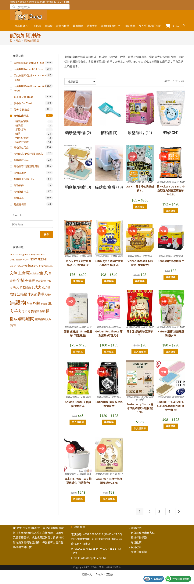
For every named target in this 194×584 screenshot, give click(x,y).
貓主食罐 (39, 311)
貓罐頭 (19, 318)
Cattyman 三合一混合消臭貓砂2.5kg (108, 480)
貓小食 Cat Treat (23, 103)
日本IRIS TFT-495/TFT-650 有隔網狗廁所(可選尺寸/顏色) (170, 406)
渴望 (33, 294)
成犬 (37, 287)
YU (36, 266)
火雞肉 (48, 294)
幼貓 (22, 287)
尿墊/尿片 (147, 256)
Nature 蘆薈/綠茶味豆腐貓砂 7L (170, 333)
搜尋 (46, 234)
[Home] (11, 40)
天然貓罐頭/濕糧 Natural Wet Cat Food (32, 88)
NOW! (26, 259)
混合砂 (113, 474)
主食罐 (24, 272)
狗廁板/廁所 (178, 397)
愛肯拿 (30, 287)
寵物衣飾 (19, 185)
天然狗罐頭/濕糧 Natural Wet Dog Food (32, 77)
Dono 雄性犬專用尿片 (171, 261)
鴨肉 (13, 325)
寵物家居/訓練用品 (24, 179)
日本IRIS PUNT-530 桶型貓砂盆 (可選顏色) (78, 480)
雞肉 (29, 318)
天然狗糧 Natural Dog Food (29, 62)
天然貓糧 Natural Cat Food (29, 69)
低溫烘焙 (34, 273)
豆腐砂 (175, 181)
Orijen (13, 265)
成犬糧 (46, 287)
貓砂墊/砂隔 (22, 121)
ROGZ (20, 265)
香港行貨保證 (139, 537)
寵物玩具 (19, 198)
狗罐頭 (44, 303)
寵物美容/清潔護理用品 (26, 166)
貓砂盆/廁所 (85, 474)
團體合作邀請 (139, 552)
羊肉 (18, 310)
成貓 (13, 294)
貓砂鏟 (19, 125)
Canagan (22, 254)
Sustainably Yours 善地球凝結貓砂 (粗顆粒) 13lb (140, 408)
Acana (13, 254)
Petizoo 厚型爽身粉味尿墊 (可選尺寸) (140, 263)
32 (177, 81)
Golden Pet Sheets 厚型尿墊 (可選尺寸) (109, 333)
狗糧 (37, 303)
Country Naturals (36, 254)
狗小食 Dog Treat (23, 96)
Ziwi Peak (43, 265)
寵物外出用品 (21, 191)
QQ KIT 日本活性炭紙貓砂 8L (140, 188)
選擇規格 (140, 206)
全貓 (20, 280)
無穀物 (18, 302)
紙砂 (144, 181)
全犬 (43, 273)
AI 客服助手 (154, 578)
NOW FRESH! (38, 259)
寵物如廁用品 (31, 40)
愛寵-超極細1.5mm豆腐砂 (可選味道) (78, 333)
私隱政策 (136, 547)
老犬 (24, 311)
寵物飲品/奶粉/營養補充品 (28, 153)
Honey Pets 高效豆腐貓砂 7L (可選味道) (78, 263)
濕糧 (40, 294)
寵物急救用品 (21, 160)
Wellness (29, 265)
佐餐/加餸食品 (22, 109)
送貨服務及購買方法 (143, 532)
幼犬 (16, 287)
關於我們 (136, 528)
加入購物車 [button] (140, 351)
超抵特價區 (20, 204)
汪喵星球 (24, 294)
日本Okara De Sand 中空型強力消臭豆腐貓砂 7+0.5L (171, 190)
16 (172, 81)
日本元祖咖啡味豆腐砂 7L (140, 333)
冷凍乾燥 (40, 281)
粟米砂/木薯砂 (144, 398)
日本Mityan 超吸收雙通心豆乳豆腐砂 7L (109, 263)
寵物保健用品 (21, 147)
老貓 (31, 311)
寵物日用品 (20, 172)
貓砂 (150, 181)
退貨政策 (136, 542)
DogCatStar (16, 259)
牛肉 (29, 303)
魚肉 (48, 319)
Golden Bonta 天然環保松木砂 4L (78, 404)
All (182, 81)
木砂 (82, 397)
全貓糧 (30, 280)
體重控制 (40, 319)
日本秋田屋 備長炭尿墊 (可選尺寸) (109, 404)
